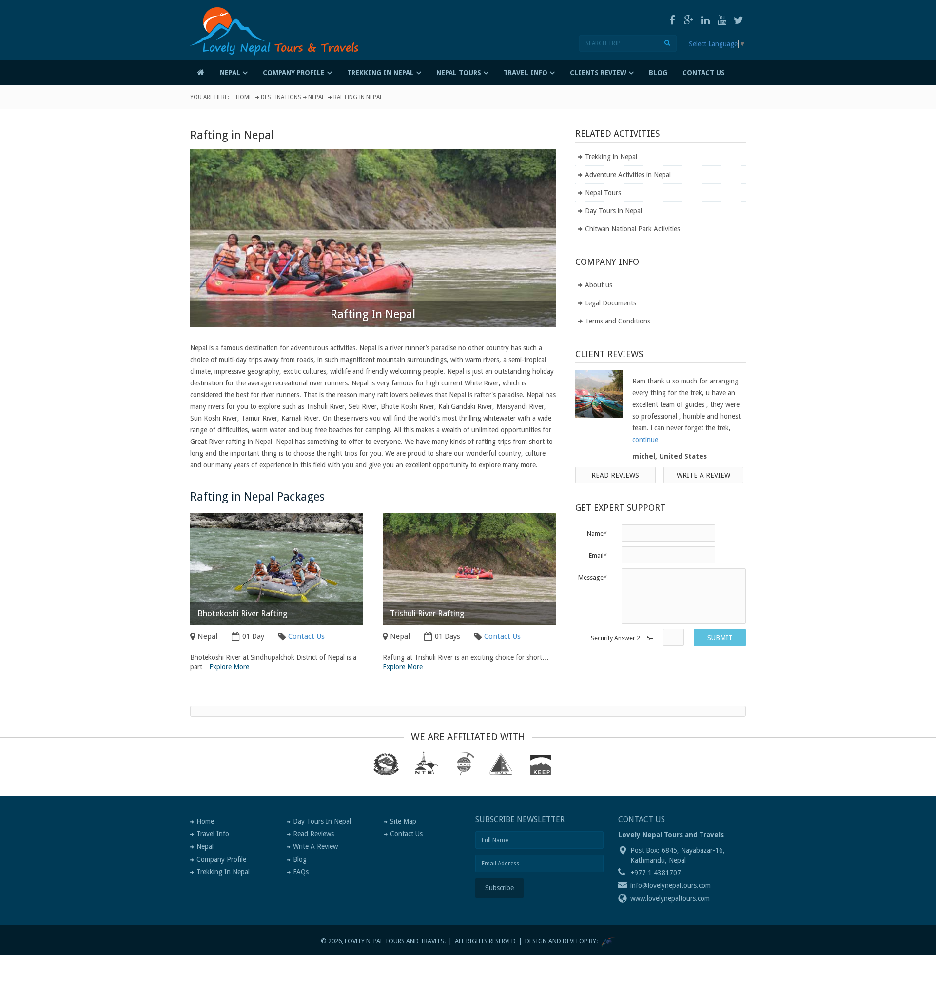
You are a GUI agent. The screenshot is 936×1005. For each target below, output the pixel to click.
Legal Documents (610, 303)
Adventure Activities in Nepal (628, 175)
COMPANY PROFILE (294, 73)
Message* (592, 577)
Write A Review (315, 846)
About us (598, 285)
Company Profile (221, 859)
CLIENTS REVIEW (598, 73)
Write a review (703, 475)
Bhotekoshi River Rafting (242, 613)
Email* (598, 555)
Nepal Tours (603, 193)
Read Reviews (615, 475)
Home (244, 97)
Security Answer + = (622, 638)
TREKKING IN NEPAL (380, 73)
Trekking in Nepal (611, 157)
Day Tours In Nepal (322, 821)
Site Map (403, 821)
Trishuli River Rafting (427, 613)
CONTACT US (703, 73)
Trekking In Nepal (223, 872)
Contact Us (306, 636)
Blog (300, 859)
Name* (597, 533)
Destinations (281, 97)
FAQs (301, 872)
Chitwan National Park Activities (632, 229)
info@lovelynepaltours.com (670, 885)
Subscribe (499, 888)
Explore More (229, 667)
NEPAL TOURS (458, 73)
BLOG (658, 73)
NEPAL (230, 73)
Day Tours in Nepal (613, 211)
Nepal (316, 97)
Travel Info (212, 834)
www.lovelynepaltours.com (670, 898)
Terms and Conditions (617, 321)
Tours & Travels (280, 45)
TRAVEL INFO (525, 73)
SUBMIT (720, 638)
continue (645, 439)
